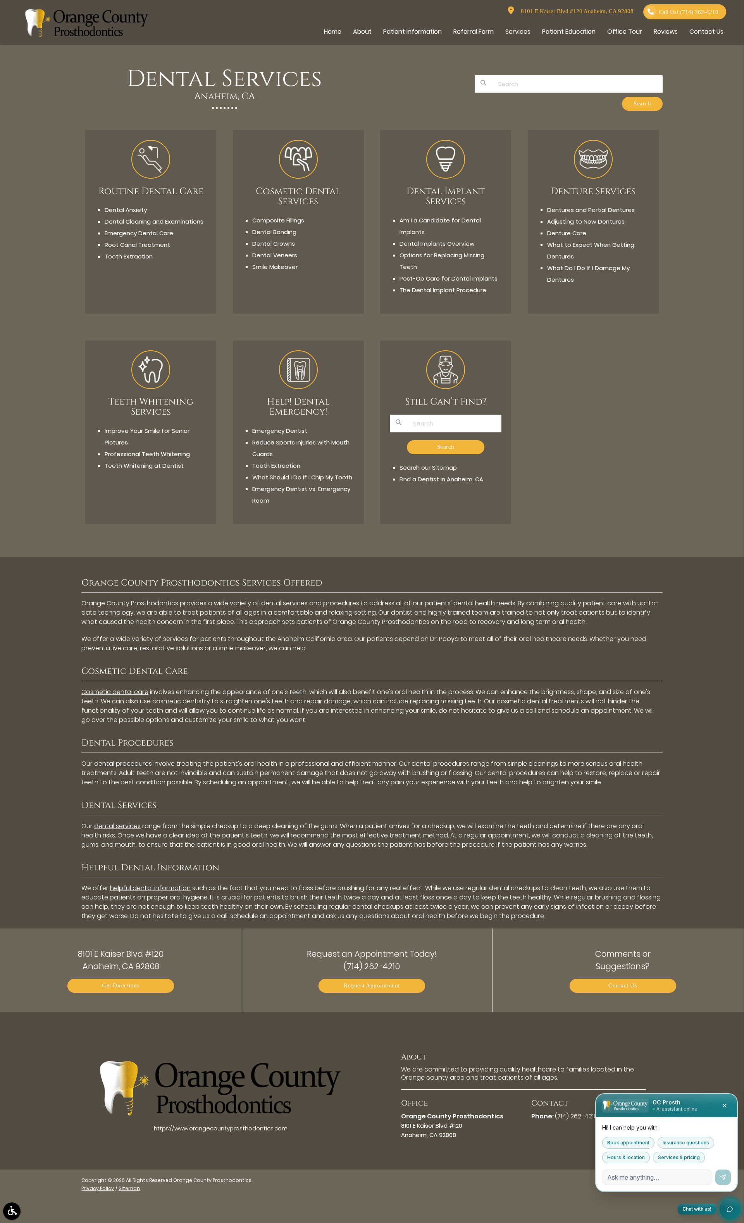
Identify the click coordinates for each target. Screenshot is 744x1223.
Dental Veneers (274, 255)
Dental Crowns (273, 243)
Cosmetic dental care (114, 691)
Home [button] (332, 31)
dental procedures (123, 763)
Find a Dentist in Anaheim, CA (441, 479)
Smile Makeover (275, 267)
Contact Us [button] (706, 31)
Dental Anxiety (126, 210)
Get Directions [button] (121, 985)
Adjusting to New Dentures (586, 221)
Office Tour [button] (624, 31)
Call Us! (688, 12)
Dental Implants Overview (437, 243)
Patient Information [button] (412, 31)
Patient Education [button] (569, 31)
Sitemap (129, 1188)
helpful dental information (150, 888)
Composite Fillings (278, 220)
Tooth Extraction (129, 256)
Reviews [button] (666, 31)
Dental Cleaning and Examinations (154, 221)
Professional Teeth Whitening (147, 454)
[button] (12, 1211)
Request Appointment (372, 985)
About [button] (362, 31)
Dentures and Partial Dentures (591, 210)
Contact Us (622, 985)
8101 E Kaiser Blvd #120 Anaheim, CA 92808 (576, 11)
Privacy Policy (97, 1188)
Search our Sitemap (428, 467)
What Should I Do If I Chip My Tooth (302, 477)
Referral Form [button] (473, 31)
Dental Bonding (274, 232)
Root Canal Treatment (137, 245)
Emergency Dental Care (139, 233)
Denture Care (566, 233)
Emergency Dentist (279, 431)
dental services (117, 826)
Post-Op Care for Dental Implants (449, 278)
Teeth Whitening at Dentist (144, 466)
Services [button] (517, 31)
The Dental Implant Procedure (443, 290)
